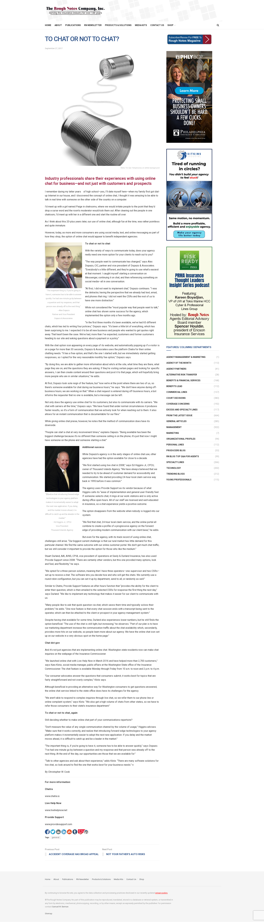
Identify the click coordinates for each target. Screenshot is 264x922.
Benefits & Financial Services (183, 380)
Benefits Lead (174, 386)
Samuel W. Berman (60, 906)
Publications (73, 25)
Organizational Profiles (180, 439)
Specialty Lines (175, 462)
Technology (173, 468)
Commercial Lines (176, 392)
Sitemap (48, 913)
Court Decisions (176, 398)
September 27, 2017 (53, 48)
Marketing (172, 433)
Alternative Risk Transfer (181, 374)
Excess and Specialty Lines (182, 409)
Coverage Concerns (178, 404)
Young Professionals (178, 479)
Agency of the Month (178, 363)
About (58, 25)
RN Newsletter (93, 25)
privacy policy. (161, 893)
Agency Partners (176, 369)
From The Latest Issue (179, 415)
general (55, 837)
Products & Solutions (118, 25)
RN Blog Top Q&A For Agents (182, 456)
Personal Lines (175, 444)
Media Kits (141, 25)
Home (48, 25)
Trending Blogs (175, 474)
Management (174, 427)
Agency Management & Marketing (185, 357)
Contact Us (157, 25)
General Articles (176, 421)
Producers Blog (175, 450)
